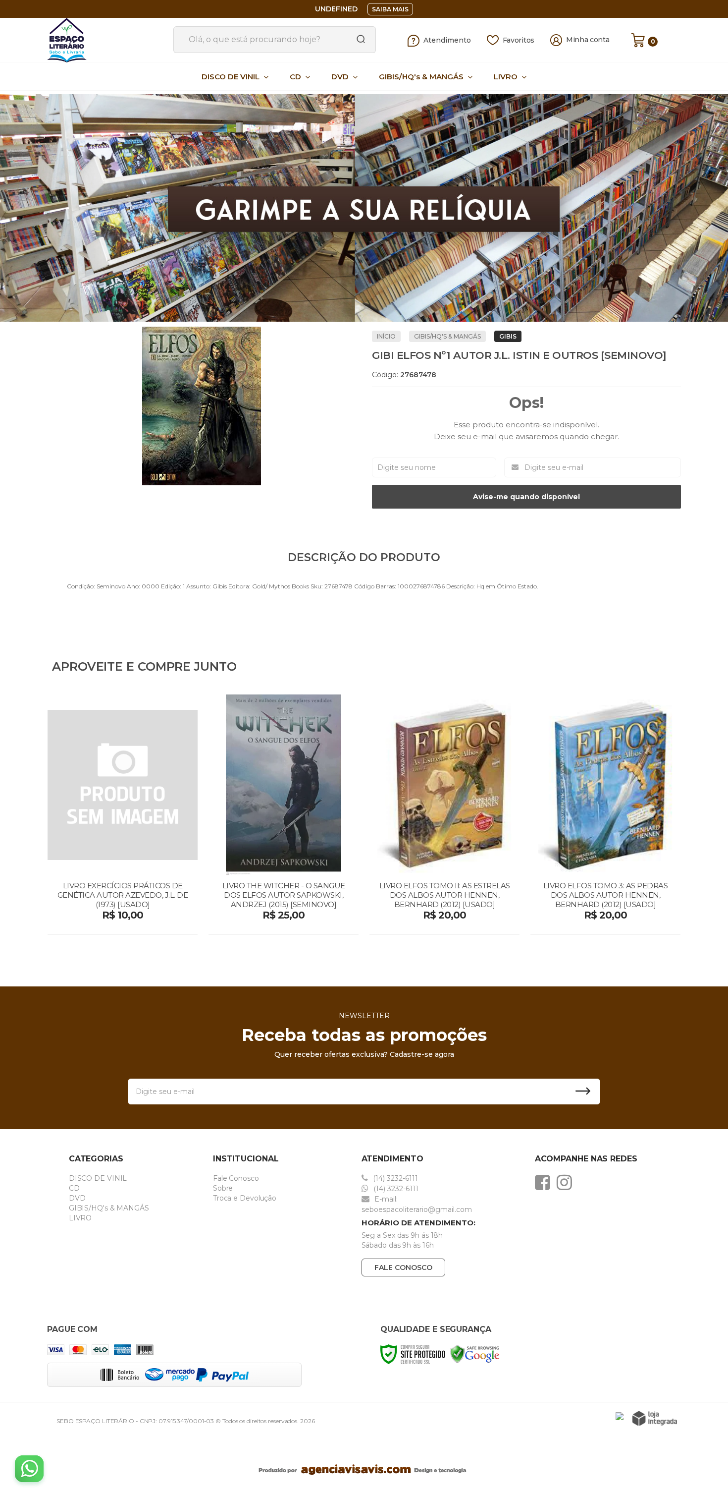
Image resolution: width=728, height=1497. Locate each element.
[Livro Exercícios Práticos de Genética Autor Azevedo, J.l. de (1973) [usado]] (123, 815)
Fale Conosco (236, 1178)
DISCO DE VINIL (98, 1178)
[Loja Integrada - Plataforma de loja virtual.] (654, 1418)
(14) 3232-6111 (394, 1178)
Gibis (508, 336)
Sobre (223, 1188)
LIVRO (80, 1217)
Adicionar (140, 923)
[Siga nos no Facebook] (545, 1182)
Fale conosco (403, 1267)
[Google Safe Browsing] (475, 1353)
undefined (336, 8)
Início (386, 336)
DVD (77, 1198)
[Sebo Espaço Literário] (106, 40)
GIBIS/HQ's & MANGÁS (447, 336)
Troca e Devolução (244, 1198)
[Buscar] (357, 40)
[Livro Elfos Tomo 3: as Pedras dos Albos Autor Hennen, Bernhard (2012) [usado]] (605, 815)
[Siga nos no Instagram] (567, 1182)
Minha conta (588, 40)
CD (74, 1188)
